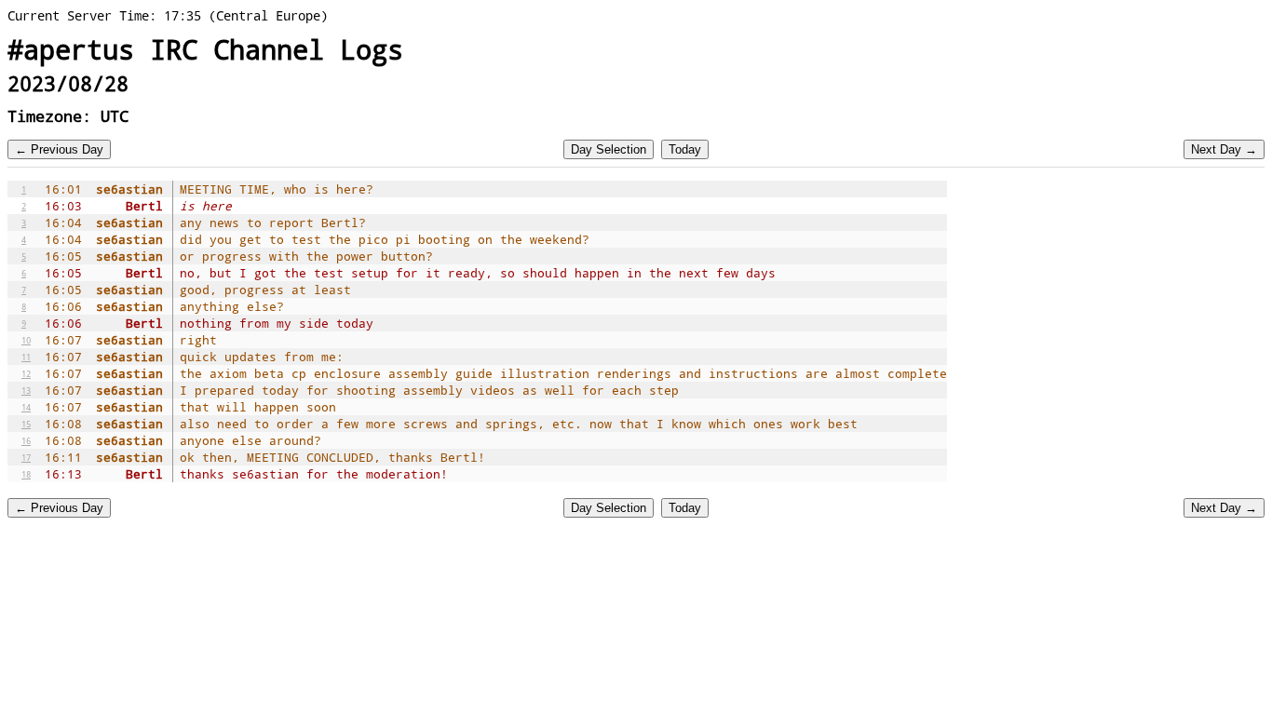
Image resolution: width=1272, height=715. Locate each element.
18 (26, 473)
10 (26, 339)
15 (26, 423)
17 (26, 457)
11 (26, 356)
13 (26, 390)
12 (26, 373)
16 (26, 440)
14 (26, 406)
